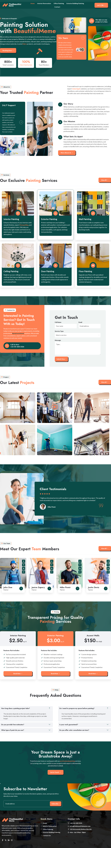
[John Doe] (21, 588)
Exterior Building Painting (75, 3)
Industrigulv (76, 89)
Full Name (58, 322)
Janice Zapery (38, 587)
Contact (57, 7)
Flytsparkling (24, 225)
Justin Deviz (93, 587)
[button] (26, 708)
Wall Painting (85, 219)
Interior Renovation (44, 3)
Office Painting (59, 3)
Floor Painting (85, 271)
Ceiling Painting (11, 271)
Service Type (59, 331)
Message (58, 340)
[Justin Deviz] (106, 588)
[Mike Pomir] (77, 588)
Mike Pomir (65, 587)
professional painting (67, 761)
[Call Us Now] (7, 346)
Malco (25, 44)
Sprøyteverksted (18, 333)
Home (33, 3)
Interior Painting (11, 219)
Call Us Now (14, 345)
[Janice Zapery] (49, 588)
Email (80, 322)
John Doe (7, 587)
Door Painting (47, 271)
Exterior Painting (49, 219)
